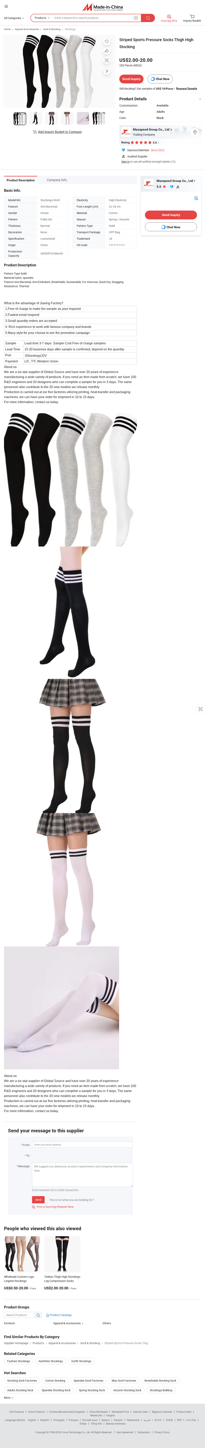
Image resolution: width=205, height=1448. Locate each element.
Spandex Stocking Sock (56, 1390)
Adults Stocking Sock (20, 1390)
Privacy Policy (162, 1432)
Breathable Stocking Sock (160, 1380)
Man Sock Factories (124, 1380)
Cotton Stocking (55, 1380)
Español (44, 1420)
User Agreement (125, 1432)
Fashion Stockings (18, 1361)
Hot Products (16, 1411)
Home (7, 29)
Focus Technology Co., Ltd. (76, 1432)
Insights (110, 1415)
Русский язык (89, 1420)
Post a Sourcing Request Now (53, 1207)
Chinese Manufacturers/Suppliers (67, 1411)
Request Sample (186, 88)
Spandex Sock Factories (88, 1380)
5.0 (159, 187)
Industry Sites (140, 1411)
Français (73, 1420)
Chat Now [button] (163, 79)
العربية (147, 1420)
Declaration (144, 1432)
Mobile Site (96, 1415)
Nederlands (133, 1420)
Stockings (70, 29)
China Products (36, 1411)
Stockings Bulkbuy (161, 1390)
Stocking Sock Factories (22, 1380)
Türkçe (82, 1423)
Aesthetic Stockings (50, 1361)
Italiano (105, 1420)
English (32, 1420)
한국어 (158, 1420)
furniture (9, 1323)
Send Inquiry (131, 79)
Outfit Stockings (81, 1361)
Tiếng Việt (96, 1423)
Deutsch (118, 1420)
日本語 (169, 1420)
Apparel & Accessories (27, 29)
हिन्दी (179, 1420)
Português (58, 1420)
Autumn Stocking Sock (127, 1390)
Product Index (183, 1411)
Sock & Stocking (51, 29)
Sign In (125, 161)
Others (106, 1323)
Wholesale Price (120, 1411)
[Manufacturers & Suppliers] (102, 7)
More (7, 1397)
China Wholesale (98, 1411)
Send (38, 1200)
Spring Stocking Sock (92, 1390)
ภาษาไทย (191, 1420)
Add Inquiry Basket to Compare (60, 132)
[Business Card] (196, 198)
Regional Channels (162, 1411)
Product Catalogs (60, 1315)
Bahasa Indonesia (116, 1423)
